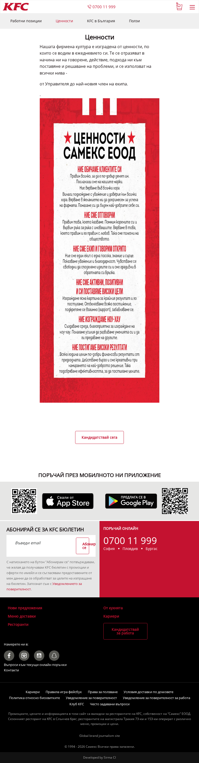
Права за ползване (103, 691)
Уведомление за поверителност (91, 697)
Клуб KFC (76, 704)
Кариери (111, 616)
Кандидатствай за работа (125, 631)
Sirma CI (110, 757)
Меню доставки (22, 616)
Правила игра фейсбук (64, 691)
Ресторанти (18, 624)
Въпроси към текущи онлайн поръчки (35, 664)
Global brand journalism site (99, 735)
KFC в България (101, 20)
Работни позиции (26, 20)
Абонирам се (85, 545)
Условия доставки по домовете (148, 691)
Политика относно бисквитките (34, 697)
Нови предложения (25, 607)
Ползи (134, 20)
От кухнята (113, 607)
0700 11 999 (103, 6)
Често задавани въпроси (110, 704)
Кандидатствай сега (99, 437)
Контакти (11, 670)
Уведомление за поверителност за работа (156, 697)
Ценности (64, 20)
